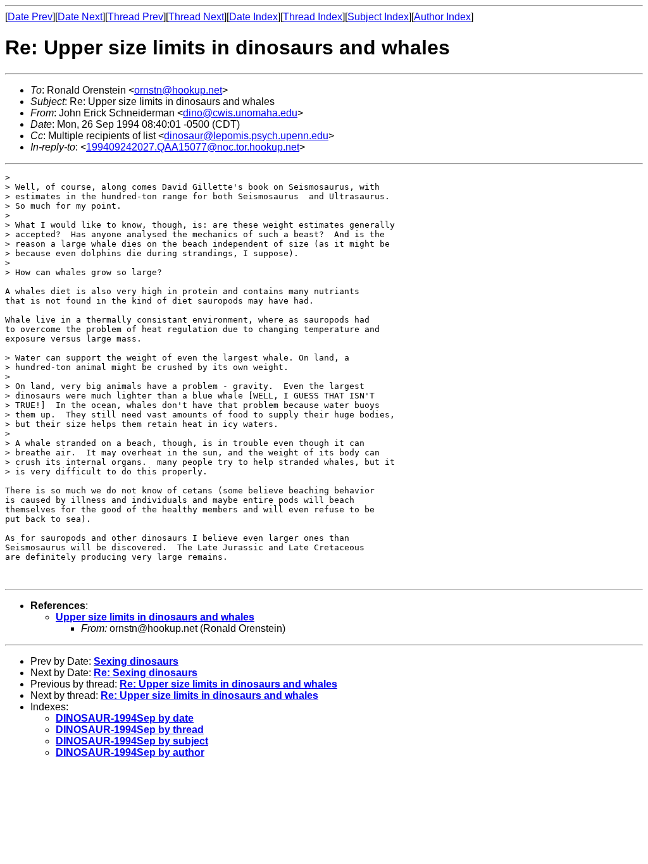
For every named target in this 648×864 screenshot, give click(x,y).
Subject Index (378, 16)
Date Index (253, 16)
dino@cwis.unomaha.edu (240, 113)
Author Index (442, 16)
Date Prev (30, 16)
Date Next (80, 16)
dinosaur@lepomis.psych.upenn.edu (246, 135)
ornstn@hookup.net (178, 90)
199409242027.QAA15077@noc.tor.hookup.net (192, 147)
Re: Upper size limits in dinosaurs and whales (228, 684)
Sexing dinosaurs (136, 661)
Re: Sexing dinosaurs (145, 672)
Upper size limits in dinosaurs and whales (155, 617)
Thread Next (196, 16)
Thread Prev (135, 16)
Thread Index (312, 16)
